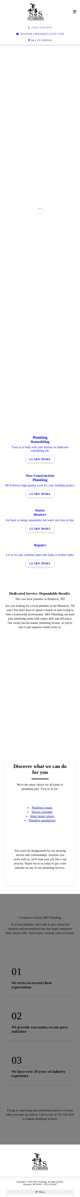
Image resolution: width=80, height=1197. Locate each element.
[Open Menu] (75, 12)
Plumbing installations (42, 996)
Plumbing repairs (42, 983)
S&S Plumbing (41, 40)
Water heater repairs (42, 992)
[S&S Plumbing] (36, 11)
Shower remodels (42, 987)
